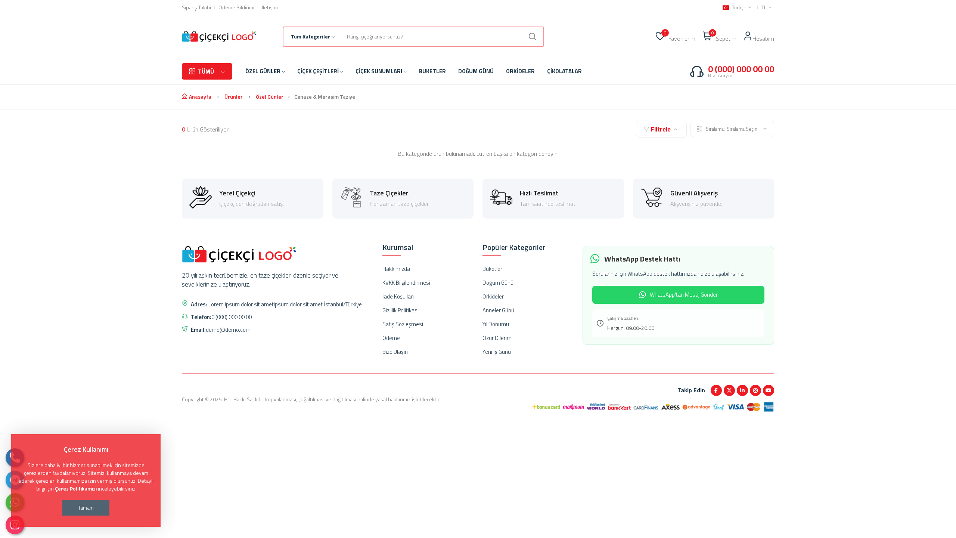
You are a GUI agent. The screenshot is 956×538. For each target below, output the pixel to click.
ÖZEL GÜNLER (262, 71)
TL (764, 7)
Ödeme (391, 338)
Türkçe (739, 7)
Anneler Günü (498, 310)
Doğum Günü (497, 282)
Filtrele (661, 129)
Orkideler (493, 296)
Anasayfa (200, 97)
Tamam (86, 507)
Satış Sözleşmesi (402, 324)
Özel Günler (269, 97)
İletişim (270, 7)
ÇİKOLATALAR (564, 71)
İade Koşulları (398, 296)
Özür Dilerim (497, 338)
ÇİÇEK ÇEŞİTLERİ (318, 71)
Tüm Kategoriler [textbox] (310, 36)
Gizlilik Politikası (400, 310)
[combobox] (312, 36)
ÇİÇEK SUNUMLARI (379, 71)
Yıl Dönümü (495, 324)
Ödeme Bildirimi (236, 7)
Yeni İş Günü (496, 351)
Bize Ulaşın (395, 351)
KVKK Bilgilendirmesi (406, 282)
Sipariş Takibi (196, 7)
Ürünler (233, 97)
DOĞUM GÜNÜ (476, 71)
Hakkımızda (396, 269)
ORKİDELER (520, 71)
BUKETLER (432, 71)
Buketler (492, 269)
